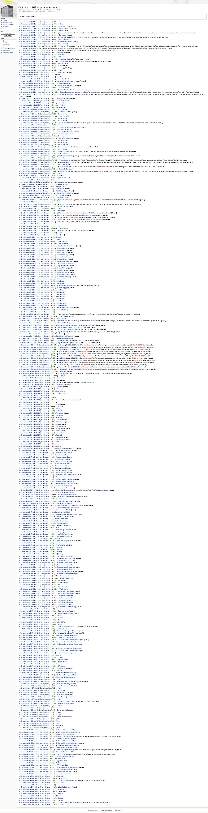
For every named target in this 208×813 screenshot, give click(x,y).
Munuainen (59, 413)
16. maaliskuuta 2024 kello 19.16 (30, 70)
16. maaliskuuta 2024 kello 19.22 (30, 61)
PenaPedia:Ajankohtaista (63, 530)
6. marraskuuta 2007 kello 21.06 (30, 382)
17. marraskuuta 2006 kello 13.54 (30, 791)
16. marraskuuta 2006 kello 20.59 (30, 805)
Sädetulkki (61, 213)
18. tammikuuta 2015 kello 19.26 (30, 160)
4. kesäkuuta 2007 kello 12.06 (29, 479)
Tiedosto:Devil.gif (62, 252)
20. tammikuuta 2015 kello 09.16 (30, 116)
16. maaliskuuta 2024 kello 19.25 (30, 52)
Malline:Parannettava (61, 519)
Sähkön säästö (64, 347)
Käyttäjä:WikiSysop (62, 191)
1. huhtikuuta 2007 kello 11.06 (29, 547)
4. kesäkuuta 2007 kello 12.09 (29, 475)
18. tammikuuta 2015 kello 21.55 (30, 131)
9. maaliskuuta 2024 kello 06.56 (30, 83)
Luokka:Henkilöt (61, 499)
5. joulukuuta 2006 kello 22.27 (29, 736)
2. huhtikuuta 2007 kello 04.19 (29, 505)
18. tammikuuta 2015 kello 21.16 (30, 134)
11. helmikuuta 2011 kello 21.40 (30, 268)
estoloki (47, 10)
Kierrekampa (61, 211)
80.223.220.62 (140, 349)
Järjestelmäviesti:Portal (64, 562)
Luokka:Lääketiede (65, 787)
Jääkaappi (61, 57)
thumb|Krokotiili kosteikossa (83, 321)
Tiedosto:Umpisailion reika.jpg (66, 85)
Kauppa (62, 345)
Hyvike (60, 44)
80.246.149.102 (75, 351)
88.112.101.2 (135, 365)
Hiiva (60, 354)
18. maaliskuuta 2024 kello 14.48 (30, 24)
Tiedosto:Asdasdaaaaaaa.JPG (65, 448)
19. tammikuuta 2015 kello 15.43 (30, 120)
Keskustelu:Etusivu (64, 87)
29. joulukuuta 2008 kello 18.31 (30, 351)
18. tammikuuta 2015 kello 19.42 (30, 149)
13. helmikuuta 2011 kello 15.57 (30, 217)
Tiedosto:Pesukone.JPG (63, 774)
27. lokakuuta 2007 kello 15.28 (30, 431)
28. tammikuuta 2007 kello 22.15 (30, 706)
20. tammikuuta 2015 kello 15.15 (30, 114)
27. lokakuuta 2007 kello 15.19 (30, 442)
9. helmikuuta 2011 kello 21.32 (30, 336)
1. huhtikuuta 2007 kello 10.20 (29, 554)
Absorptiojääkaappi (66, 61)
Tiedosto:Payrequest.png (65, 138)
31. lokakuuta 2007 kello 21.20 (30, 386)
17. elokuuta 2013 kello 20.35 (29, 193)
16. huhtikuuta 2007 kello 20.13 (30, 503)
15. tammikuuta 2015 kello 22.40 (30, 164)
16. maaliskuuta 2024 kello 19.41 (30, 41)
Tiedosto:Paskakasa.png (64, 261)
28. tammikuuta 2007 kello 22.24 (30, 703)
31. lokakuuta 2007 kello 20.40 (30, 406)
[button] (112, 16)
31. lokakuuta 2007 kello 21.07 (30, 395)
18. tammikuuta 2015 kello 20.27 (30, 147)
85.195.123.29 (137, 345)
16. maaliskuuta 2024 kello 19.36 (30, 46)
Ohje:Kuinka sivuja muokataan (65, 540)
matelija (112, 321)
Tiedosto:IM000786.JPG (65, 681)
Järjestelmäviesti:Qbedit (62, 510)
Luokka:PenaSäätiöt (66, 33)
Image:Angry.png (94, 285)
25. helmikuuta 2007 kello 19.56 (30, 648)
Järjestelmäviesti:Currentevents (66, 475)
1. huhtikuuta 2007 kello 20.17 (29, 530)
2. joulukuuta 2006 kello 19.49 (29, 767)
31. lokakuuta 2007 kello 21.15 (30, 391)
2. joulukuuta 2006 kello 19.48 (29, 769)
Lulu (125, 200)
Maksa (58, 728)
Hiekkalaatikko (63, 228)
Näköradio (61, 52)
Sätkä (60, 219)
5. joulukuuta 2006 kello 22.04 (29, 754)
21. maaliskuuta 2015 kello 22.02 (30, 92)
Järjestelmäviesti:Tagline (64, 327)
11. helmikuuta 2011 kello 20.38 (30, 301)
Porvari (58, 721)
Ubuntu (60, 624)
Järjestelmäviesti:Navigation (65, 479)
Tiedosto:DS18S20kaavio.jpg (67, 607)
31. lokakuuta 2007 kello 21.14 (30, 393)
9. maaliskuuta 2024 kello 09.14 (30, 72)
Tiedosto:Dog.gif (62, 257)
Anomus (61, 22)
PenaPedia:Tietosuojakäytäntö (75, 217)
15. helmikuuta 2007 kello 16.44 (30, 668)
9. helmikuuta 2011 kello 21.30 (30, 343)
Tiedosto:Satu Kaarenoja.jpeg (68, 156)
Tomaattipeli (63, 662)
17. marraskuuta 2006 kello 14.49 (30, 778)
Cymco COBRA (84, 382)
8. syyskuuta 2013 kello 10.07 (29, 186)
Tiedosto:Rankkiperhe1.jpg (66, 593)
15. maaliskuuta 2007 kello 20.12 (30, 604)
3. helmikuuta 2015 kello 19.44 (30, 98)
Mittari (61, 351)
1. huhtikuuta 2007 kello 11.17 (29, 543)
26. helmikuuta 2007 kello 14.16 (30, 639)
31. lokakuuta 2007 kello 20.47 (30, 400)
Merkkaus (153, 37)
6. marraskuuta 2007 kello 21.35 (30, 378)
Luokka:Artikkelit (184, 33)
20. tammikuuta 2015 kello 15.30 (30, 112)
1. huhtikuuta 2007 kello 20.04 (29, 536)
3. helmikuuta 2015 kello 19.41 (30, 101)
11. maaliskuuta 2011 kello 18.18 (30, 206)
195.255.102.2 (142, 347)
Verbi (59, 585)
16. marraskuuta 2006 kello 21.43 (30, 796)
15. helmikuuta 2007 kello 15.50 (30, 670)
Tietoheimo (62, 195)
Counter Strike (63, 169)
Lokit (4, 46)
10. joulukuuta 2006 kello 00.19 (30, 710)
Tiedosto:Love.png (62, 255)
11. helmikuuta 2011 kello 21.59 (30, 246)
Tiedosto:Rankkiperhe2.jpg (66, 591)
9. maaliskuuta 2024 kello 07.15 (30, 74)
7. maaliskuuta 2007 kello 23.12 (30, 611)
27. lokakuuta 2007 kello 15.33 (30, 420)
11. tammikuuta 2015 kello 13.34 (30, 175)
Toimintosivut (6, 50)
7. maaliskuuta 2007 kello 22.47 (30, 615)
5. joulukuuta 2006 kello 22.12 (29, 741)
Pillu (57, 527)
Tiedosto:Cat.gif (62, 250)
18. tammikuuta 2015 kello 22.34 (30, 129)
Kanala (58, 431)
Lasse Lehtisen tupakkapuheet (70, 92)
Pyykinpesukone (60, 758)
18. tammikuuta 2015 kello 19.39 (30, 153)
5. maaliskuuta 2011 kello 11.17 (30, 208)
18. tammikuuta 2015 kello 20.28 (30, 145)
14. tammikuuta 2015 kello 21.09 (30, 169)
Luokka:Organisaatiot (171, 33)
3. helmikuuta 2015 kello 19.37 (30, 107)
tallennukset (53, 10)
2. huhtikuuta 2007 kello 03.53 (29, 514)
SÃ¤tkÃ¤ (73, 219)
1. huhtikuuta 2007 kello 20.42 (29, 523)
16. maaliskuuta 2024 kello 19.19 (30, 65)
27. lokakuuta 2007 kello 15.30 (30, 422)
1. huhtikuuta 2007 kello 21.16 (29, 516)
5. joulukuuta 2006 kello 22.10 (29, 747)
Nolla (57, 235)
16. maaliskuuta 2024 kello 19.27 (30, 50)
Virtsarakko (59, 417)
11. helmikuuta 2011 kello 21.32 (30, 288)
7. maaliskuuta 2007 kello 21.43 (30, 629)
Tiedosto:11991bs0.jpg (63, 323)
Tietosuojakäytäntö (93, 810)
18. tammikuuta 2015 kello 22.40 (30, 127)
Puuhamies (61, 26)
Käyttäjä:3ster (59, 200)
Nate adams (63, 349)
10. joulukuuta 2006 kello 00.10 (30, 719)
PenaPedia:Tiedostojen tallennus (68, 767)
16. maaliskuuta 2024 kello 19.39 (30, 44)
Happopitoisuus (61, 129)
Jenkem (60, 30)
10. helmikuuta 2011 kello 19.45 (30, 316)
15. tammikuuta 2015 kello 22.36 (30, 167)
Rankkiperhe (64, 589)
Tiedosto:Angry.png (63, 288)
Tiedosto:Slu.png (62, 259)
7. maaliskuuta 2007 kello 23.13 (30, 609)
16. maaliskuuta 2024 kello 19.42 (30, 37)
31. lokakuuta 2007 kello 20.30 (30, 409)
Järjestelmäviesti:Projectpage (66, 558)
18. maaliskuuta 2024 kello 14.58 (30, 22)
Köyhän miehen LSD (64, 28)
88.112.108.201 (78, 37)
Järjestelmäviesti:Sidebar (63, 450)
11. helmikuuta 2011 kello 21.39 (30, 274)
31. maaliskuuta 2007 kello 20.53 (30, 574)
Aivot (61, 406)
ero (43, 22)
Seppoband (62, 35)
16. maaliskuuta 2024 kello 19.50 (30, 33)
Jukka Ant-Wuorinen (63, 98)
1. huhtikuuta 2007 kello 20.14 (29, 534)
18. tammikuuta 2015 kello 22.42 (30, 125)
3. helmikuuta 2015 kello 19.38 (30, 105)
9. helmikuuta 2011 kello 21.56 (30, 325)
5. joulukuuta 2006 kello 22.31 (29, 730)
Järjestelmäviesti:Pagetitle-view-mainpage (70, 329)
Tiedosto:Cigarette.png (64, 277)
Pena (61, 365)
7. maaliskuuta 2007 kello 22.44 (30, 617)
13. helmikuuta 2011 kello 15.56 (30, 219)
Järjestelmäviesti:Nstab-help (66, 567)
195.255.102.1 (139, 356)
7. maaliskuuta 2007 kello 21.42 (30, 631)
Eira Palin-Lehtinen (65, 112)
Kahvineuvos (60, 189)
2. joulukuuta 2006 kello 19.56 (29, 763)
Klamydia (63, 778)
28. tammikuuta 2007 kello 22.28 (30, 701)
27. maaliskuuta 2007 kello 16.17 (30, 591)
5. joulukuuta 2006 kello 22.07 (29, 750)
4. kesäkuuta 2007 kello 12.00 (29, 488)
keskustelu (41, 10)
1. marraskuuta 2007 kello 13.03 (30, 384)
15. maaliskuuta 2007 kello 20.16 (30, 600)
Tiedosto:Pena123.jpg (66, 701)
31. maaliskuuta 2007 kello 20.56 (30, 562)
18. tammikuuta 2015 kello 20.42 (30, 140)
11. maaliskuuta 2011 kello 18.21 (30, 204)
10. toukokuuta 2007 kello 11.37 (30, 497)
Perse (60, 386)
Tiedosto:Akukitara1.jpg (64, 653)
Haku (2, 31)
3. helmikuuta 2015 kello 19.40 (30, 103)
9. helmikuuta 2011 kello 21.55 (30, 327)
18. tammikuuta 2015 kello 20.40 (30, 142)
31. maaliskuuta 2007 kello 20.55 (30, 567)
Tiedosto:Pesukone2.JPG (64, 771)
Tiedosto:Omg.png (62, 270)
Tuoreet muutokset (8, 24)
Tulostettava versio (8, 52)
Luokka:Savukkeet (158, 167)
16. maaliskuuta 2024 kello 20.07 (30, 28)
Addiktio (61, 358)
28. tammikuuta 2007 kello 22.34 (30, 690)
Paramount (60, 50)
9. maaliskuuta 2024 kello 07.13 (30, 77)
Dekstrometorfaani (64, 360)
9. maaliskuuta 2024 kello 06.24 (30, 87)
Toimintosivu (23, 3)
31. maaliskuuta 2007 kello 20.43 (30, 580)
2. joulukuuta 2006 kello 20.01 (29, 758)
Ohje (60, 233)
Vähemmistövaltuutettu (65, 41)
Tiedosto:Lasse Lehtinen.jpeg (68, 151)
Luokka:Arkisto (64, 90)
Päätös (60, 24)
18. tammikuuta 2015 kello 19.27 (30, 158)
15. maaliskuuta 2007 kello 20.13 (30, 602)
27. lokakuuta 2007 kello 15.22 (30, 439)
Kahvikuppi (63, 369)
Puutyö (58, 424)
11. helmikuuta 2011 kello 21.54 (30, 259)
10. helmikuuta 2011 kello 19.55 (30, 310)
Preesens (60, 378)
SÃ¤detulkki (77, 213)
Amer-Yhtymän (104, 167)
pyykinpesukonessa (178, 171)
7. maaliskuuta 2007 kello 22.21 (30, 626)
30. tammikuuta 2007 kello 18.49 (30, 679)
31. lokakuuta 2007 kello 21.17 (30, 389)
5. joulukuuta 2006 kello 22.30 (29, 732)
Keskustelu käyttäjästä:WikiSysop (68, 631)
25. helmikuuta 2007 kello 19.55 (30, 651)
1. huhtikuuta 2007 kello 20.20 (29, 527)
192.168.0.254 (135, 367)
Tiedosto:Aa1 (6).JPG (62, 516)
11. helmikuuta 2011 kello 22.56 (30, 237)
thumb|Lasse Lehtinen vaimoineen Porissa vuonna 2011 (100, 123)
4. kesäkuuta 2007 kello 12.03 (29, 483)
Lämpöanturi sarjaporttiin (63, 439)
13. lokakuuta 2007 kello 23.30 (30, 448)
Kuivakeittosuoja (65, 171)
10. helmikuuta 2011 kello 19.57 (30, 307)
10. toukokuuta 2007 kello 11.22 (30, 499)
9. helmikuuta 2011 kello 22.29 (30, 321)
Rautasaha (59, 437)
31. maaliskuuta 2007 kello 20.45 (30, 576)
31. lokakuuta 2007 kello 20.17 (30, 417)
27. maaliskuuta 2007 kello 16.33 (30, 587)
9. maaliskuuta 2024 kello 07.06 (30, 79)
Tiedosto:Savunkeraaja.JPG (68, 780)
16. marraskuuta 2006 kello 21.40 (30, 800)
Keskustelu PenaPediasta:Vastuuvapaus (70, 639)
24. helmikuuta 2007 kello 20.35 (30, 655)
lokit (58, 10)
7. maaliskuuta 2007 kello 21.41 (30, 635)
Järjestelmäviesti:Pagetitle (66, 343)
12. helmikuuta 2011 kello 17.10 (30, 230)
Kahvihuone (6, 26)
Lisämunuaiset (76, 400)
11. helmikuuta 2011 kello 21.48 (30, 266)
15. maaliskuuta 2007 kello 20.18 (30, 596)
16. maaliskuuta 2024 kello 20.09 (30, 26)
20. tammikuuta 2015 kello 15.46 (30, 109)
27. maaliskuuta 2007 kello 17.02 (30, 585)
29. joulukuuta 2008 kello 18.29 (30, 362)
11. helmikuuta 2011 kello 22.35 (30, 241)
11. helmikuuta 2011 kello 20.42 (30, 294)
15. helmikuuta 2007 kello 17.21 (30, 664)
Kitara (61, 620)
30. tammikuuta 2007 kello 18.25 (30, 681)
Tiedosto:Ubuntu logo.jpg (66, 626)
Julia (59, 719)
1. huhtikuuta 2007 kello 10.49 (29, 549)
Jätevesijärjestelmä (63, 79)
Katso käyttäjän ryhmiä (9, 48)
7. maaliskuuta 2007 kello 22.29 (30, 622)
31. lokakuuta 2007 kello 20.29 (30, 411)
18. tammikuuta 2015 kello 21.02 (30, 138)
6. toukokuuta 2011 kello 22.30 (30, 197)
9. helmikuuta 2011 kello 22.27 (30, 323)
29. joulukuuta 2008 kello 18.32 (30, 345)
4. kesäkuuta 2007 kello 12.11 (29, 463)
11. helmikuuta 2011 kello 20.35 (30, 305)
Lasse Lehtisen (95, 92)
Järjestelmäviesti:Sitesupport (64, 483)
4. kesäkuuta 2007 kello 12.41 (29, 453)
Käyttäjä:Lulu (77, 200)
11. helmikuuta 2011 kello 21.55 (30, 250)
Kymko (61, 382)
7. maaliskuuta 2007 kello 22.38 (30, 620)
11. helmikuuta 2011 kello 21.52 (30, 261)
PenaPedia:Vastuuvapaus (65, 307)
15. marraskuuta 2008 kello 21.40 (30, 376)
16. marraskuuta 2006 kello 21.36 (30, 802)
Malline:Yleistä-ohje (66, 576)
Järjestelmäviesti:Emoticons (66, 246)
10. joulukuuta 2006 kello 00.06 (30, 723)
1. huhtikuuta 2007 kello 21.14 (29, 521)
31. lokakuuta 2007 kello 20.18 (30, 413)
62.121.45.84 (136, 358)
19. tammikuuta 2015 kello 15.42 (30, 123)
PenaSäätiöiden (88, 33)
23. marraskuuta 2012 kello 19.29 (30, 195)
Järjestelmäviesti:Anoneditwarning (66, 514)
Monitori (60, 63)
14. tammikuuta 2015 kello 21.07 (30, 171)
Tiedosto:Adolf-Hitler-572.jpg (64, 193)
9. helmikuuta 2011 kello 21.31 (30, 340)
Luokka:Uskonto (63, 206)
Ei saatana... (59, 334)
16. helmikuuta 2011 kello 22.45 (30, 211)
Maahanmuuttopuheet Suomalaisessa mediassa (75, 94)
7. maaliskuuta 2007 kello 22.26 (30, 624)
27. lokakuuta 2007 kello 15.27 (30, 433)
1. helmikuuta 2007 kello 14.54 (30, 677)
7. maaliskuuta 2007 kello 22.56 (30, 613)
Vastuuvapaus (118, 810)
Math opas (58, 538)
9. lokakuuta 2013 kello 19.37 (29, 182)
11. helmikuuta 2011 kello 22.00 (30, 244)
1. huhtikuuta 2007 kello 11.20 (29, 540)
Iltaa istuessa (60, 428)
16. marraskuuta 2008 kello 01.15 (30, 371)
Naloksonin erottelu (61, 182)
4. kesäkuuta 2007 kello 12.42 (29, 450)
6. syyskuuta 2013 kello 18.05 (29, 189)
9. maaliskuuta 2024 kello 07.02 (30, 81)
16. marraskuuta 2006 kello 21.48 (30, 793)
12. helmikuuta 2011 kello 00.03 (30, 235)
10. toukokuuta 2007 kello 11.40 (30, 490)
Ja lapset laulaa (61, 426)
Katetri (57, 404)
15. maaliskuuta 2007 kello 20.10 (30, 607)
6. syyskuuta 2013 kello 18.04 (29, 191)
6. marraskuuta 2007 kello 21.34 (30, 380)
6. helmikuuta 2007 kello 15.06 (30, 673)
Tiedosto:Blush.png (63, 248)
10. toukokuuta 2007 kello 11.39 (30, 492)
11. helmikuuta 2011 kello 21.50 (30, 263)
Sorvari (140, 360)
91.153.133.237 (77, 345)
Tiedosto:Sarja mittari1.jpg (65, 613)
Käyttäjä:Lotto (62, 230)
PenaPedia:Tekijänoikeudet (63, 750)
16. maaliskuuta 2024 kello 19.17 (30, 68)
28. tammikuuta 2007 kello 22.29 (30, 699)
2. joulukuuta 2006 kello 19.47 (29, 771)
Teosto (61, 367)
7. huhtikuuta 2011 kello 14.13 (29, 200)
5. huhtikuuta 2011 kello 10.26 (29, 202)
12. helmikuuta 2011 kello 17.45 (30, 228)
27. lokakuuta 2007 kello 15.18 (30, 444)
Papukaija (59, 435)
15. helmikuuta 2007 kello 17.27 (30, 662)
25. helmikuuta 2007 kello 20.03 (30, 644)
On (58, 380)
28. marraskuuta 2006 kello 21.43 (30, 776)
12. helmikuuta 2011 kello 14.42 (30, 233)
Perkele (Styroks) (61, 186)
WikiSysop (27, 10)
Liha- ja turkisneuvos (64, 39)
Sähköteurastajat (61, 422)
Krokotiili (61, 321)
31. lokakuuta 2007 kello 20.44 (30, 404)
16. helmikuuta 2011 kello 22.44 (30, 213)
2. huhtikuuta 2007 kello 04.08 (29, 510)
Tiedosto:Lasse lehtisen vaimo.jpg (69, 127)
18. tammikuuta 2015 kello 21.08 (30, 136)
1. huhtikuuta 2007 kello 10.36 (29, 552)
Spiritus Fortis (60, 391)
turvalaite (96, 171)
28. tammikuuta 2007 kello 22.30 (30, 697)
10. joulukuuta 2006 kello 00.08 (30, 721)
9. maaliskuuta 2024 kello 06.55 (30, 85)
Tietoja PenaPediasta (106, 810)
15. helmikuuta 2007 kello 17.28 (30, 659)
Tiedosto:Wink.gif (62, 268)
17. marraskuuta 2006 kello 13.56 (30, 785)
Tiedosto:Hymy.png (63, 272)
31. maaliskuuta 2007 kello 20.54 (30, 569)
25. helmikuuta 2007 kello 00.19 (30, 653)
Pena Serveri (61, 433)
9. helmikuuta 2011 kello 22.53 (30, 318)
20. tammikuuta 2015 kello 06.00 (30, 118)
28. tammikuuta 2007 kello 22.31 (30, 692)
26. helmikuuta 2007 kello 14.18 (30, 637)
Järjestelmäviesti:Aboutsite (64, 336)
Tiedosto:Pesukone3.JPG (64, 769)
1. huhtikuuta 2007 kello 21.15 (29, 519)
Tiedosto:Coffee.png (63, 274)
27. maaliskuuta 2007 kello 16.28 (30, 589)
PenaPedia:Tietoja (62, 197)
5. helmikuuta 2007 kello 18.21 (30, 675)
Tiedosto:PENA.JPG (65, 802)
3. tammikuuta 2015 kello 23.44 (30, 178)
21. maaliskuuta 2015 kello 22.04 (30, 90)
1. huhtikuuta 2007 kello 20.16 (29, 532)
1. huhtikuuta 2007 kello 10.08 (29, 556)
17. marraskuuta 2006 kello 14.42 (30, 780)
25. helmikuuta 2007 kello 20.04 (30, 642)
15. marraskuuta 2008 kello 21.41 (30, 373)
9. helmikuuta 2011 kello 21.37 (30, 334)
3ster (134, 37)
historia (47, 22)
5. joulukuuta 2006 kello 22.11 (29, 745)
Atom (5, 41)
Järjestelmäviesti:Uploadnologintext (67, 505)
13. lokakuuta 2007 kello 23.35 (30, 446)
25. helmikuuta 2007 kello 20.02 (30, 646)
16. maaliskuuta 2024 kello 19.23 (30, 59)
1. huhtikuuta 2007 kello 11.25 (29, 538)
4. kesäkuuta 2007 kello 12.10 (29, 470)
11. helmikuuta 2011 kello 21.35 (30, 283)
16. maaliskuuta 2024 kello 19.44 (30, 35)
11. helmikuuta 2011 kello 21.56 (30, 248)
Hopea (61, 362)
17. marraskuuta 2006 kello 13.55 (30, 789)
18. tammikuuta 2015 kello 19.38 (30, 156)
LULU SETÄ (61, 622)
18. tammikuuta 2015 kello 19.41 (30, 151)
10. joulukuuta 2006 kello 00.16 (30, 712)
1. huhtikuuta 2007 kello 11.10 (29, 545)
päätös (164, 48)
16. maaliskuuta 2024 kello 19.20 (30, 63)
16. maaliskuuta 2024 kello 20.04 (30, 30)
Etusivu (60, 65)
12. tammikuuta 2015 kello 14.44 (30, 173)
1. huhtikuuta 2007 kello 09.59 (29, 558)
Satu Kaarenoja (63, 134)
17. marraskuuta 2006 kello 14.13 (30, 783)
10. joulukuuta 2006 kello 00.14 (30, 716)
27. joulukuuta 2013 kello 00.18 (30, 180)
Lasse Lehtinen (62, 103)
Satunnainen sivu (7, 22)
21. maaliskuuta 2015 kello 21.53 (30, 94)
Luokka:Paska (61, 72)
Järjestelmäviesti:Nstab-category (67, 571)
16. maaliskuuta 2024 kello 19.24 (30, 57)
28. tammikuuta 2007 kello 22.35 (30, 684)
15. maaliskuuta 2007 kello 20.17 (30, 598)
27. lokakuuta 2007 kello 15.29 (30, 426)
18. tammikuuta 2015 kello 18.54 (30, 162)
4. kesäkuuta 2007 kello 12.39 (29, 457)
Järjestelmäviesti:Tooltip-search (67, 325)
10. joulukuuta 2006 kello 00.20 (30, 708)
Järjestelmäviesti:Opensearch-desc (69, 332)
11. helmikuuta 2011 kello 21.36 (30, 279)
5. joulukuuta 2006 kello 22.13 (29, 738)
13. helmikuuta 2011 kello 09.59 (30, 224)
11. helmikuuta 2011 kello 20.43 (30, 292)
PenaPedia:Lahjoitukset (61, 488)
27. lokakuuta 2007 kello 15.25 (30, 435)
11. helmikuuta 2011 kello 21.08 (30, 290)
